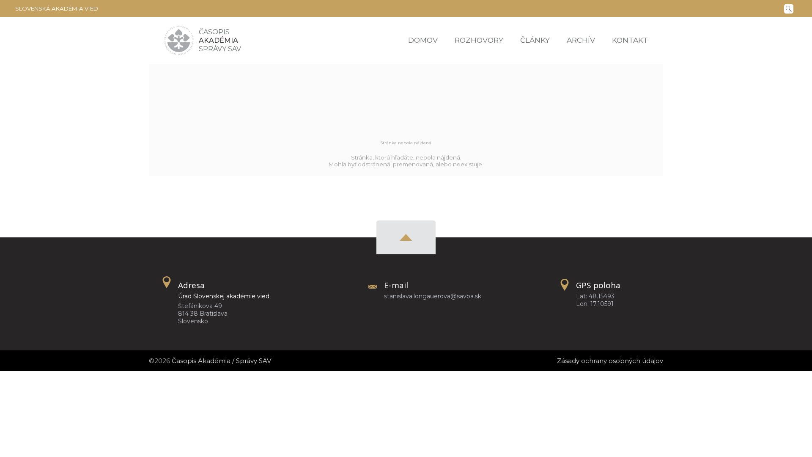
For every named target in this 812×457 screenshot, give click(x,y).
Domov (423, 40)
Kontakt (630, 40)
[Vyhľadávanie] (790, 8)
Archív (581, 40)
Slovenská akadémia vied (56, 8)
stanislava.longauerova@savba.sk (432, 296)
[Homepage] (179, 40)
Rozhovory (479, 40)
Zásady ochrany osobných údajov (610, 361)
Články (535, 40)
